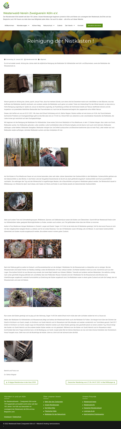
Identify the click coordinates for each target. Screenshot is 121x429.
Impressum (8, 417)
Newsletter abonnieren (94, 25)
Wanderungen (22, 25)
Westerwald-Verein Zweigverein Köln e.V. (30, 13)
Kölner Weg (36, 25)
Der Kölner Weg (50, 408)
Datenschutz (17, 417)
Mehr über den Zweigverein (54, 402)
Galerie (59, 25)
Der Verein (69, 25)
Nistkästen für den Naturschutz (55, 414)
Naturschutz (47, 25)
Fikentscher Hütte (50, 411)
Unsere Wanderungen (52, 405)
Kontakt (80, 25)
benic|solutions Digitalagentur (94, 414)
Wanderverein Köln (31, 59)
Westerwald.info (89, 405)
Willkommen (9, 25)
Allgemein (43, 59)
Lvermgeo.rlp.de (89, 411)
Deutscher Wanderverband (93, 408)
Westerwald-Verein (90, 402)
